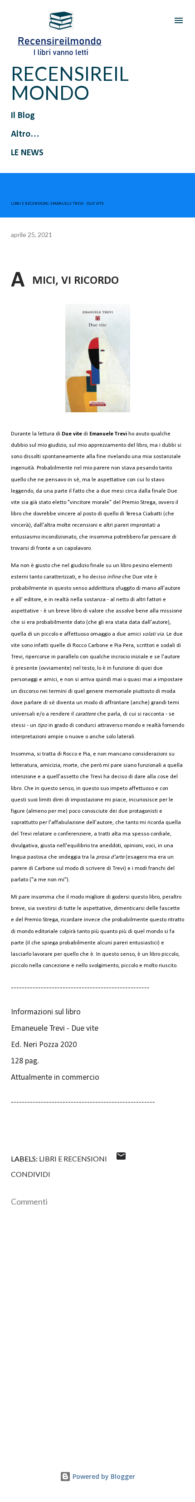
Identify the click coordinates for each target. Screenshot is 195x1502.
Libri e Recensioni (73, 1158)
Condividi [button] (30, 1174)
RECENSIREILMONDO (70, 83)
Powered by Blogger (103, 1476)
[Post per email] (121, 1158)
